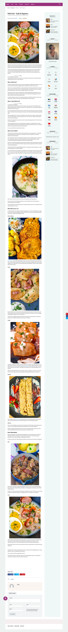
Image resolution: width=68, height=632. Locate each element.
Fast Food (55, 81)
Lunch (56, 88)
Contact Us (22, 626)
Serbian (49, 119)
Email (27, 604)
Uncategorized (12, 7)
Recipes (12, 4)
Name (10, 604)
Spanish (55, 119)
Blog (55, 74)
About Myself (27, 4)
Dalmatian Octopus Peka (49, 136)
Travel (16, 4)
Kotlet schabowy (10, 260)
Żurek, (27, 539)
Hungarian (55, 107)
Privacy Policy (16, 626)
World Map (32, 4)
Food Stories (21, 4)
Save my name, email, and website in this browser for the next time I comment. (32, 610)
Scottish (55, 113)
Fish (49, 88)
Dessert (49, 81)
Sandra (16, 18)
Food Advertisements (16, 75)
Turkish (49, 125)
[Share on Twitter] (67, 318)
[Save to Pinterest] (67, 314)
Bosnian (49, 101)
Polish (49, 113)
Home (8, 7)
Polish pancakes (17, 419)
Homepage (7, 4)
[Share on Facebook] (67, 316)
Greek (49, 107)
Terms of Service (10, 626)
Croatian (55, 101)
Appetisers (49, 74)
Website (10, 609)
